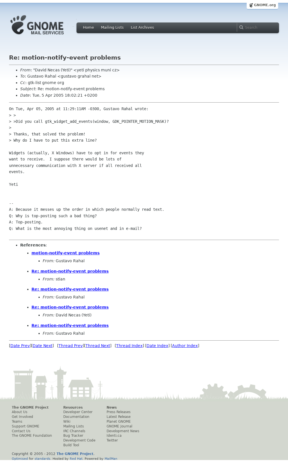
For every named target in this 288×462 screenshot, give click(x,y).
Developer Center (78, 412)
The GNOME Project (30, 407)
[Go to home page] (45, 36)
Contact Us (21, 431)
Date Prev (20, 345)
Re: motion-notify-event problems (70, 271)
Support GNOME (25, 426)
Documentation (76, 417)
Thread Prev (70, 345)
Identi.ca (114, 436)
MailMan (111, 458)
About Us (19, 412)
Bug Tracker (73, 436)
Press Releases (118, 412)
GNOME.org (265, 5)
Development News (123, 431)
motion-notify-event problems (66, 253)
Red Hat (76, 458)
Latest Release (118, 417)
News (112, 407)
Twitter (112, 440)
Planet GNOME (119, 422)
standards (42, 458)
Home (88, 27)
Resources (73, 407)
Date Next (42, 345)
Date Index (157, 345)
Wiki (66, 422)
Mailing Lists (112, 27)
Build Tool (71, 445)
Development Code (79, 440)
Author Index (185, 345)
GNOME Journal (119, 426)
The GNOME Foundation (32, 436)
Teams (17, 422)
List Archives (142, 27)
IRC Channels (74, 431)
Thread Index (129, 345)
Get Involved (22, 417)
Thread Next (98, 345)
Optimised (20, 458)
